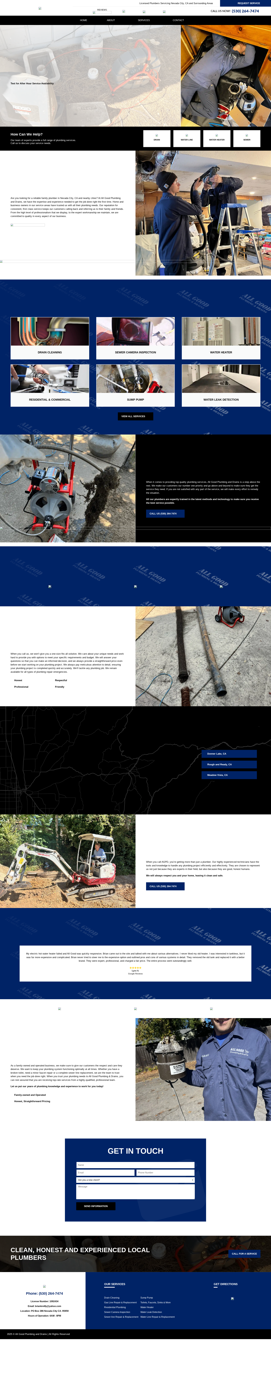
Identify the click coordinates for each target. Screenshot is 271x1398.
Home (83, 20)
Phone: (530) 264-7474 (44, 1293)
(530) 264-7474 (245, 11)
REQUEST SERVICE (249, 3)
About (111, 20)
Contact (178, 20)
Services (144, 20)
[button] (13, 964)
